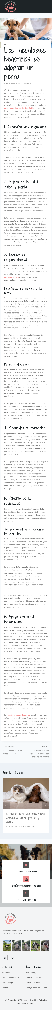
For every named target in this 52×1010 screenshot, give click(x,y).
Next (45, 805)
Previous (6, 805)
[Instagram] (5, 957)
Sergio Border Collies (13, 83)
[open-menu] (48, 6)
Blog (5, 44)
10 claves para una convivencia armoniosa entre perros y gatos (39, 752)
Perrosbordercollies (29, 1000)
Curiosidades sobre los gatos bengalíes (12, 750)
